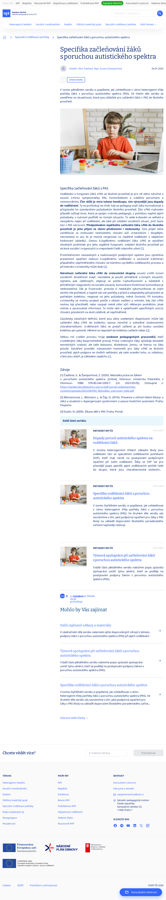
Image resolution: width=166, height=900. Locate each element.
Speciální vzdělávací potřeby (120, 24)
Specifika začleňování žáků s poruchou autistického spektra (93, 37)
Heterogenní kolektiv (20, 24)
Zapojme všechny (112, 3)
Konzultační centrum (137, 3)
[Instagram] (148, 825)
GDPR (20, 885)
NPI (18, 3)
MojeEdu (27, 3)
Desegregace (10, 817)
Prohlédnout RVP (90, 3)
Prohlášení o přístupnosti (43, 885)
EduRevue (63, 794)
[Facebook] (115, 825)
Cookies (7, 885)
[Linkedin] (135, 825)
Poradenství (9, 823)
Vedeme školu (65, 817)
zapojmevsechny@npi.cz (130, 794)
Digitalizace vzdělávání (65, 3)
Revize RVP (64, 800)
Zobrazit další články (73, 718)
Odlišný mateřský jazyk (88, 24)
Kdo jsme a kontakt (123, 788)
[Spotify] (122, 825)
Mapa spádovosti (12, 811)
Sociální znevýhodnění (48, 24)
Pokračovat (148, 753)
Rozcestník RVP (42, 3)
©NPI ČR (153, 885)
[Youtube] (128, 825)
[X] (141, 825)
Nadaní (7, 794)
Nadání (68, 24)
